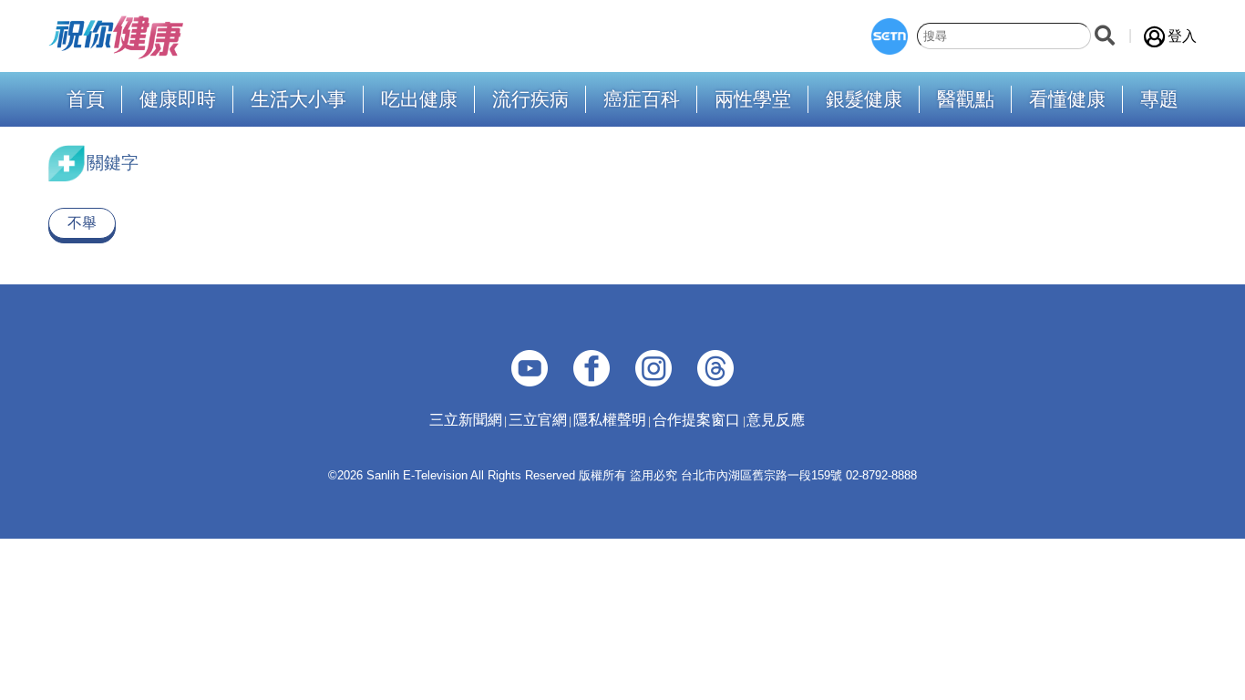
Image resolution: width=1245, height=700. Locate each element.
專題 (1159, 99)
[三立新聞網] (889, 36)
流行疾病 (530, 99)
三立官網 (538, 419)
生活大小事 (298, 99)
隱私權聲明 (609, 419)
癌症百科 (641, 99)
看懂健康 (1067, 99)
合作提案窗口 (696, 419)
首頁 (86, 99)
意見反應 (775, 419)
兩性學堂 (753, 99)
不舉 (82, 223)
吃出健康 (419, 99)
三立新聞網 (465, 419)
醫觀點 (965, 99)
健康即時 (177, 99)
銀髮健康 (864, 99)
